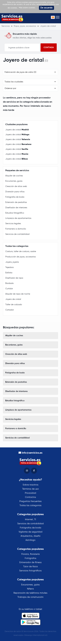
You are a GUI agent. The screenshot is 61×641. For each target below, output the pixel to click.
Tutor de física (30, 566)
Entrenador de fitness (30, 562)
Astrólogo (30, 540)
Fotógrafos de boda (14, 197)
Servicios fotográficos (30, 571)
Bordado (9, 283)
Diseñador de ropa (14, 278)
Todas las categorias (30, 505)
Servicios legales (13, 224)
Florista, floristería (30, 554)
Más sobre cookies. (27, 8)
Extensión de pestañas (16, 202)
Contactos (30, 497)
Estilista (8, 273)
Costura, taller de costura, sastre (20, 251)
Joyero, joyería (12, 262)
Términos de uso (30, 489)
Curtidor (9, 289)
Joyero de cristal (17, 130)
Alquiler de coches (14, 176)
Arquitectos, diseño (30, 536)
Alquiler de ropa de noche (17, 294)
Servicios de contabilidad (17, 234)
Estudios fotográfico (14, 213)
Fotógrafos (30, 558)
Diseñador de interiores (16, 208)
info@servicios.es (32, 453)
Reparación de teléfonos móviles (30, 593)
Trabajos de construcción (30, 597)
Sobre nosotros (30, 485)
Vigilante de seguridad (30, 532)
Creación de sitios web (16, 186)
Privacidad (30, 493)
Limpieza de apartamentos (18, 218)
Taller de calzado (13, 305)
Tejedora (9, 267)
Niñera (30, 589)
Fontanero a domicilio (15, 229)
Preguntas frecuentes (30, 501)
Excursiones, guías (13, 181)
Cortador (9, 310)
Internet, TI (30, 519)
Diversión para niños (14, 192)
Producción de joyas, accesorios (20, 257)
